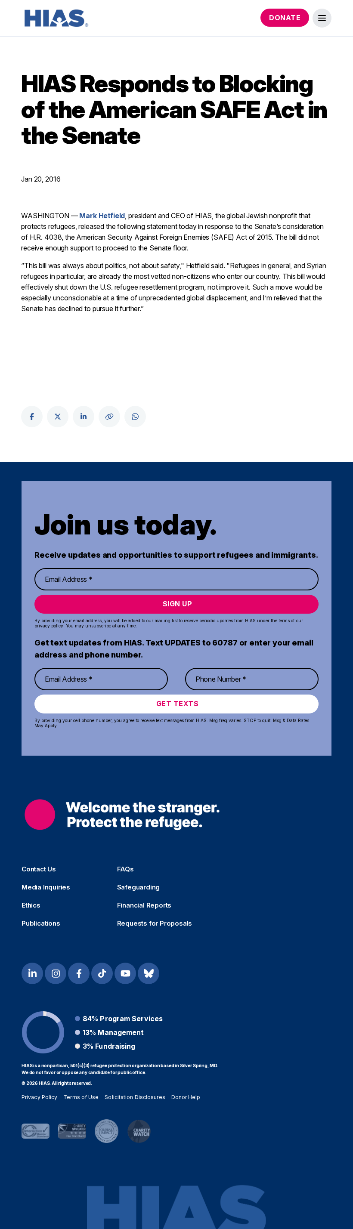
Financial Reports (144, 905)
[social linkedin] (83, 416)
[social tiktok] (102, 973)
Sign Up (177, 603)
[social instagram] (55, 973)
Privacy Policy (39, 1097)
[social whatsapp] (135, 416)
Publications (41, 923)
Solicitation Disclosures (135, 1097)
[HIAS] (122, 814)
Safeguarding (138, 887)
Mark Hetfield (102, 215)
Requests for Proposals (154, 923)
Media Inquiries (46, 887)
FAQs (125, 869)
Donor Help (186, 1097)
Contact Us (39, 869)
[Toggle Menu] (322, 18)
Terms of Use (81, 1097)
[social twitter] (57, 416)
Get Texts (177, 703)
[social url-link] (109, 416)
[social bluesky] (148, 973)
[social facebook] (32, 416)
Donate (284, 17)
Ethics (31, 905)
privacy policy (48, 625)
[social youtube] (125, 973)
